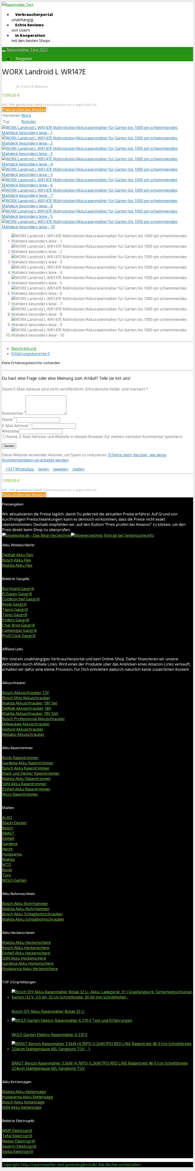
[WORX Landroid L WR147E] (97, 132)
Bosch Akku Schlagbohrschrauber (32, 914)
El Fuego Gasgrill (17, 593)
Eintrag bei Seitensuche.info (129, 535)
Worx (26, 115)
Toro (6, 875)
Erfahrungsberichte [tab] (30, 353)
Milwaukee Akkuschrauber (26, 724)
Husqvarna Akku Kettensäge (27, 1097)
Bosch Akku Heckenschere (25, 947)
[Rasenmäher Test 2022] (17, 5)
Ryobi (7, 869)
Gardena (9, 843)
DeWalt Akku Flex (17, 554)
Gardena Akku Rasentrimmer (28, 763)
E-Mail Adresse (16, 425)
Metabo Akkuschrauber (23, 734)
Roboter (28, 121)
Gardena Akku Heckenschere (28, 963)
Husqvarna (12, 854)
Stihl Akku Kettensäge (21, 1107)
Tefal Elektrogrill (17, 1135)
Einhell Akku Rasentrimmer (26, 789)
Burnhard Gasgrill (18, 588)
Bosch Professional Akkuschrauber (33, 718)
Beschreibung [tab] (23, 348)
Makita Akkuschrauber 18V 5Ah (30, 713)
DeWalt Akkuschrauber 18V (26, 708)
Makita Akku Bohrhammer (25, 908)
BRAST (8, 833)
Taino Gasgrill (14, 614)
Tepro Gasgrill (15, 609)
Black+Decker (14, 822)
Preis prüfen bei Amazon (24, 109)
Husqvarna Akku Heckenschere (30, 968)
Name (8, 419)
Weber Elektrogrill (18, 1141)
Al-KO (7, 817)
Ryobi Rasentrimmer (20, 757)
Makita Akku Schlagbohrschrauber (33, 919)
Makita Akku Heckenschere (26, 942)
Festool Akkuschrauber (23, 729)
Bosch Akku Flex (16, 560)
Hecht (7, 849)
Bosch (7, 828)
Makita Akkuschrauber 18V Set (29, 703)
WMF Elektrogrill (17, 1130)
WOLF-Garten (14, 880)
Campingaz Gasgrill (19, 630)
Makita (8, 859)
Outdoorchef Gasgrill (20, 599)
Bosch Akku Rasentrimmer (25, 768)
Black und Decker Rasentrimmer (30, 773)
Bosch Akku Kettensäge (23, 1102)
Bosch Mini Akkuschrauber (26, 697)
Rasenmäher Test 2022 (27, 49)
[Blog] (87, 535)
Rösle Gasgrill (14, 604)
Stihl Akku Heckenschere (24, 958)
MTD (6, 864)
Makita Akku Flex (17, 565)
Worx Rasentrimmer (20, 794)
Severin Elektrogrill (19, 1146)
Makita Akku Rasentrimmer (26, 778)
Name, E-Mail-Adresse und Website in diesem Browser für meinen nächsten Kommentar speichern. (95, 436)
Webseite (10, 431)
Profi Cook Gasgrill (18, 635)
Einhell (8, 838)
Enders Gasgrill (15, 620)
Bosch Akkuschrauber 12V (25, 692)
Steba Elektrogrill (17, 1151)
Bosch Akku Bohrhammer (25, 903)
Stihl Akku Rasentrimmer (24, 783)
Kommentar (14, 413)
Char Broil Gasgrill (18, 625)
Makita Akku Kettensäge (24, 1091)
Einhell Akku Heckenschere (26, 953)
